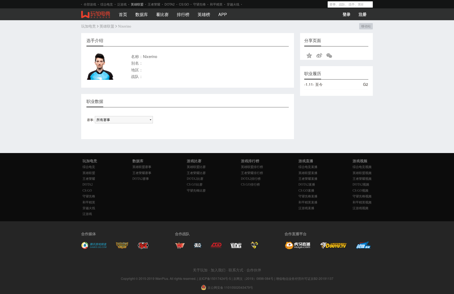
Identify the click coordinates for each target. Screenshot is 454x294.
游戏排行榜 (250, 161)
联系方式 (236, 269)
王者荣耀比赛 (196, 173)
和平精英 (216, 4)
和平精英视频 (362, 202)
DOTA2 (169, 4)
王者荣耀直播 (307, 179)
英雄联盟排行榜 (252, 167)
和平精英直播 (307, 202)
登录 (346, 14)
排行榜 (183, 14)
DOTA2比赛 (195, 179)
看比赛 (162, 14)
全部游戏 (90, 4)
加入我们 (218, 269)
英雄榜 (204, 14)
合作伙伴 (253, 269)
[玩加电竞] (95, 15)
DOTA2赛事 (140, 179)
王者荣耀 (154, 4)
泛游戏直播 (306, 208)
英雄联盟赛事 (141, 167)
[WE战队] (180, 248)
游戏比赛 (194, 161)
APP (222, 14)
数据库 (141, 14)
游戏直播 (305, 161)
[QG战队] (254, 248)
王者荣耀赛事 (141, 173)
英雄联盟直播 (307, 173)
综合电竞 (106, 4)
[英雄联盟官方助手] (122, 248)
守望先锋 (199, 4)
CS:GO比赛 (195, 184)
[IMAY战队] (198, 248)
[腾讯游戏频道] (94, 248)
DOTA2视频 (361, 184)
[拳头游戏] (143, 248)
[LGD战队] (216, 248)
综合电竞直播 (307, 167)
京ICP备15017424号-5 (215, 278)
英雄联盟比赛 (196, 167)
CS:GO (184, 4)
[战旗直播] (363, 248)
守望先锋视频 (362, 196)
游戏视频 (360, 161)
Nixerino (124, 26)
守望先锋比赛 (196, 190)
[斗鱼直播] (333, 248)
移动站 (365, 26)
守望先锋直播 (307, 196)
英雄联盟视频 (362, 173)
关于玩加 (200, 269)
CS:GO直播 (306, 190)
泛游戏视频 (360, 208)
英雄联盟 (137, 4)
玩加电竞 (88, 26)
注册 (363, 14)
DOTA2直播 (306, 184)
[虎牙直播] (298, 248)
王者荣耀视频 (362, 179)
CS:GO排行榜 (250, 184)
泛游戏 (122, 4)
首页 (123, 14)
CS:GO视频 (360, 190)
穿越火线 (233, 4)
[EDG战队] (236, 248)
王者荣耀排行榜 (252, 173)
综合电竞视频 (362, 167)
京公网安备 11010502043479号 (230, 287)
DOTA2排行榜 (251, 179)
